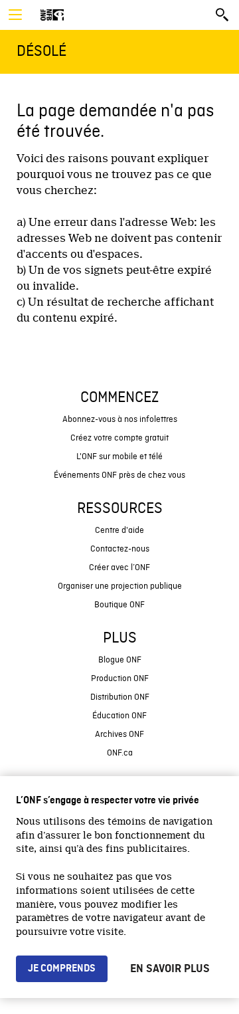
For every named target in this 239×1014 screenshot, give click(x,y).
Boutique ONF (119, 605)
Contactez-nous (119, 549)
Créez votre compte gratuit (119, 438)
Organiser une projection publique (120, 586)
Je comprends (62, 968)
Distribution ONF (119, 697)
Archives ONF (119, 734)
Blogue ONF (119, 660)
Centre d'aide (119, 530)
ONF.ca (120, 753)
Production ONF (120, 678)
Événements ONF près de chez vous (119, 475)
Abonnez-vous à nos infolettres (119, 419)
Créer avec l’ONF (119, 567)
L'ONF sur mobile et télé (119, 456)
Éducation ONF (119, 716)
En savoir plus (170, 969)
